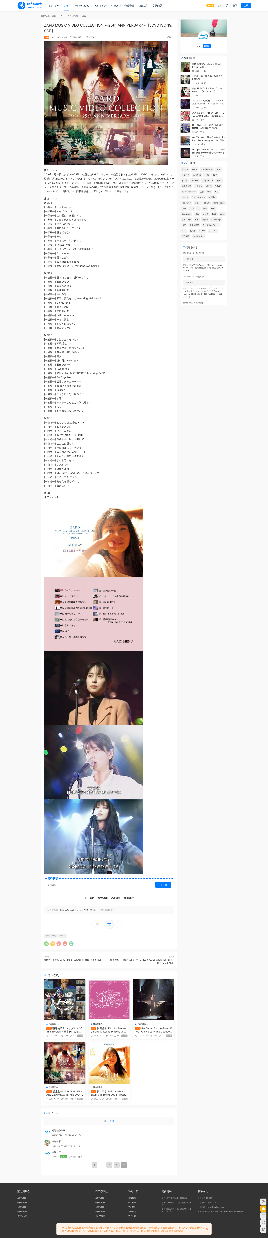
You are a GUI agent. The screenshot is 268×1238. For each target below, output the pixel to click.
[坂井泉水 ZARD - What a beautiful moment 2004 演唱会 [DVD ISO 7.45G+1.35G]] (109, 1063)
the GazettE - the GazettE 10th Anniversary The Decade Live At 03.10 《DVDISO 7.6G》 (153, 1030)
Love (222, 214)
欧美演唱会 (22, 1202)
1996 (184, 225)
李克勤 (184, 180)
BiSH (184, 230)
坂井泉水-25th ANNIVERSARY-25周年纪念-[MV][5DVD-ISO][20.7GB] (64, 1093)
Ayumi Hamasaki (189, 191)
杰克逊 (192, 230)
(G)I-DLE (213, 230)
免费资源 (129, 5)
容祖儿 (197, 203)
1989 (217, 191)
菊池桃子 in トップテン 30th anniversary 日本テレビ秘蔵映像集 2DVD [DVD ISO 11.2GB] (64, 1030)
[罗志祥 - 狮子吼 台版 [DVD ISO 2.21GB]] (185, 79)
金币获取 (132, 1202)
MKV (205, 208)
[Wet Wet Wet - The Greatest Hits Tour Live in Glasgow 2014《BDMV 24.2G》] (185, 140)
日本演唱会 (78, 37)
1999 (184, 208)
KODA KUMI (198, 236)
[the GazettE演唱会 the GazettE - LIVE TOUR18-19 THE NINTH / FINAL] (185, 104)
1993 (214, 214)
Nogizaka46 (207, 180)
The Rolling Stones (211, 225)
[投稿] (219, 5)
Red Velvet (186, 203)
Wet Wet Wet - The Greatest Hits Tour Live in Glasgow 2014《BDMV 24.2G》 (209, 140)
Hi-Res (114, 5)
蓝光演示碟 (22, 1216)
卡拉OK (185, 169)
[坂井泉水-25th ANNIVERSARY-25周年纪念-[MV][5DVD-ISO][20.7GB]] (64, 1063)
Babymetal (186, 214)
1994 (213, 208)
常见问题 (157, 5)
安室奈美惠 (194, 225)
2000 (218, 169)
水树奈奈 (198, 186)
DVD (66, 5)
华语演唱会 (22, 1198)
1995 (207, 175)
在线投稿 (132, 1198)
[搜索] (226, 5)
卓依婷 (209, 186)
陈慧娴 (205, 219)
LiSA (192, 208)
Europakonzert (198, 197)
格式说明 (132, 1211)
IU (198, 208)
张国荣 (219, 180)
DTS (209, 191)
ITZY (214, 175)
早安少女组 (186, 186)
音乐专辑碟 (100, 1216)
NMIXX (202, 230)
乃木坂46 (197, 175)
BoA (196, 219)
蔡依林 (207, 203)
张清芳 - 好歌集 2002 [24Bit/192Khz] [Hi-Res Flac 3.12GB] (73, 959)
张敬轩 (218, 186)
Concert (100, 5)
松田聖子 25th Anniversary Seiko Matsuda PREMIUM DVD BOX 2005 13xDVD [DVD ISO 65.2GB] (109, 1030)
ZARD (62, 936)
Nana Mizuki (218, 203)
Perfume (194, 180)
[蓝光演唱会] (29, 5)
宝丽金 (205, 214)
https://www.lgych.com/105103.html (78, 910)
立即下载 (163, 884)
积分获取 (143, 5)
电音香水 (212, 197)
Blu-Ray (53, 5)
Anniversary (51, 936)
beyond (185, 197)
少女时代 (185, 175)
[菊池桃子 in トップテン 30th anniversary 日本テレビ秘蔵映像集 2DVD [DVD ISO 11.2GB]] (64, 999)
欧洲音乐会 (186, 219)
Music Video (82, 5)
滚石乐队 (185, 236)
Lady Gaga (216, 219)
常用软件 (132, 1207)
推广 (172, 37)
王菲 (202, 191)
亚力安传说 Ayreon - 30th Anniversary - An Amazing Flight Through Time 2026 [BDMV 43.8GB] (203, 268)
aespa (194, 169)
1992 (197, 214)
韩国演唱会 (22, 1211)
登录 (111, 1120)
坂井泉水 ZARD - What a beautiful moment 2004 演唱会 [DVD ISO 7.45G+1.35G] (109, 1093)
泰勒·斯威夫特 (206, 169)
